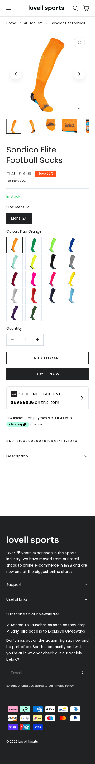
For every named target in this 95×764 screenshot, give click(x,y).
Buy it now (48, 373)
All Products (33, 23)
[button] (8, 8)
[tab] (13, 126)
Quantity (14, 328)
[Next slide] (79, 74)
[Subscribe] (82, 672)
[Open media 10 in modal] (79, 42)
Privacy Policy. (64, 686)
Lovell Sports (28, 741)
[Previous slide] (15, 74)
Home (11, 23)
